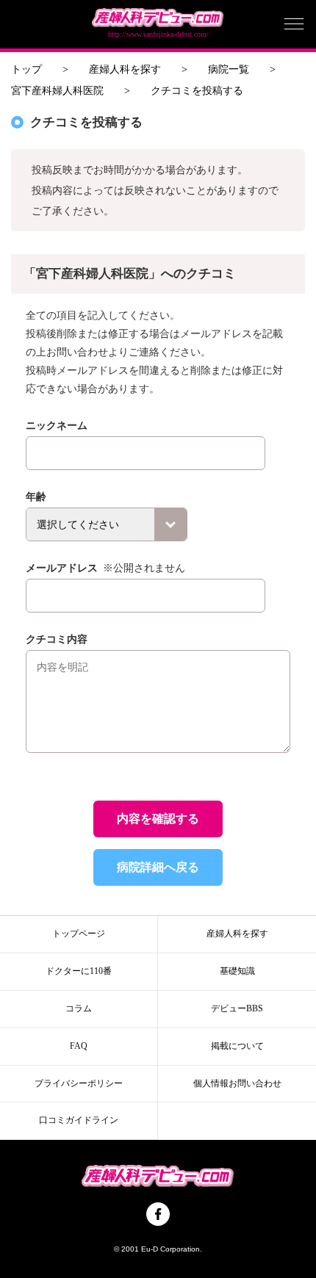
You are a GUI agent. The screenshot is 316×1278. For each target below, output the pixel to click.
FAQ (78, 1046)
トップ (26, 69)
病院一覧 (228, 69)
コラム (78, 1008)
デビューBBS (237, 1008)
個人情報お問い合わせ (237, 1083)
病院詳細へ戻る (158, 867)
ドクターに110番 (79, 971)
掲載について (237, 1046)
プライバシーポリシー (79, 1083)
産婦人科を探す (125, 69)
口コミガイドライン (78, 1120)
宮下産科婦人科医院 (57, 90)
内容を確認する (158, 818)
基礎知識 (237, 971)
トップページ (78, 933)
